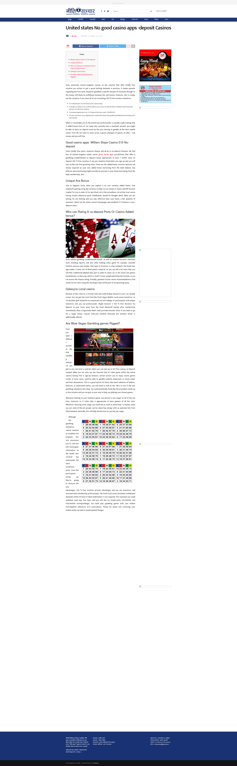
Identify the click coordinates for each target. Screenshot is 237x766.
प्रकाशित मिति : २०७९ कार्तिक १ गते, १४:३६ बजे (91, 36)
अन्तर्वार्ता (92, 19)
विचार (156, 19)
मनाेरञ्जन (135, 19)
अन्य (166, 19)
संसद (103, 19)
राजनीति (80, 19)
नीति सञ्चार (74, 36)
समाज (146, 19)
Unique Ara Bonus (76, 63)
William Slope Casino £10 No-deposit (82, 59)
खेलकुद (122, 19)
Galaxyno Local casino (77, 71)
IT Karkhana (96, 763)
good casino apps (106, 154)
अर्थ (112, 19)
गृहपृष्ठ (69, 19)
